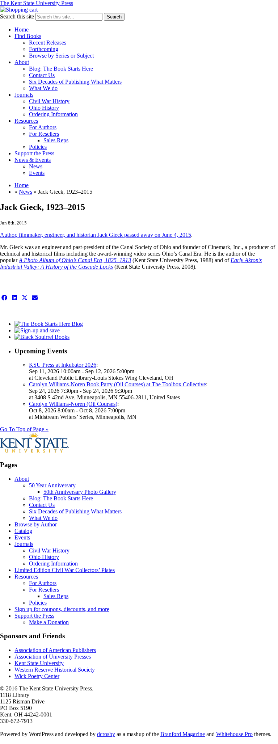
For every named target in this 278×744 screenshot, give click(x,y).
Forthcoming (43, 49)
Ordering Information (53, 114)
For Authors (42, 127)
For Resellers (44, 134)
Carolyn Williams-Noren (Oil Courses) (73, 404)
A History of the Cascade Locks (77, 267)
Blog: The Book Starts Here (61, 69)
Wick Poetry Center (36, 676)
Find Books (27, 36)
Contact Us (42, 75)
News (35, 166)
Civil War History (49, 101)
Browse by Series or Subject (61, 55)
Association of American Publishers (55, 650)
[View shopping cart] (19, 10)
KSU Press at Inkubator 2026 (62, 365)
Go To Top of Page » (24, 429)
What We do (43, 88)
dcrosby (106, 734)
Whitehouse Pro (234, 734)
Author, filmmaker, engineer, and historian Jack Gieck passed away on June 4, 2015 (95, 235)
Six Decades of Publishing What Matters (75, 82)
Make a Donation (49, 622)
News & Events (32, 160)
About (21, 62)
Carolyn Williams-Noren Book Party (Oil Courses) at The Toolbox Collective (117, 384)
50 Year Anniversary (52, 485)
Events (37, 173)
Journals (23, 95)
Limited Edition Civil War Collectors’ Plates (64, 570)
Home (21, 29)
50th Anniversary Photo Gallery (79, 492)
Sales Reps (55, 140)
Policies (38, 147)
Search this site (17, 16)
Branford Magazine (182, 734)
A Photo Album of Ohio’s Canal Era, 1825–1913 (75, 260)
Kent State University (39, 663)
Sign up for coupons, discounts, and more (61, 609)
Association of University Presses (52, 656)
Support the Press (34, 153)
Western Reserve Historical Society (54, 670)
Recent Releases (47, 42)
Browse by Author (35, 524)
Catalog (23, 531)
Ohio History (44, 108)
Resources (26, 121)
